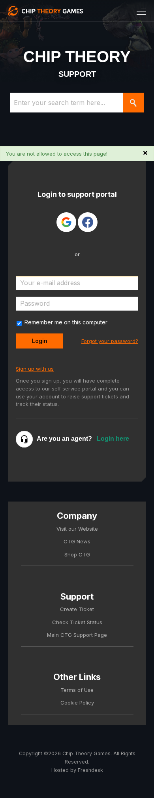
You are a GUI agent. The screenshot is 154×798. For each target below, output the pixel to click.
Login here (113, 438)
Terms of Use (77, 690)
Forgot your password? (109, 341)
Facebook (88, 222)
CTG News (77, 541)
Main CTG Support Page (77, 635)
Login (39, 340)
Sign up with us (35, 369)
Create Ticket (77, 609)
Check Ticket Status (77, 622)
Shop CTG (77, 554)
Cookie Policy (77, 702)
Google (66, 222)
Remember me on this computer (65, 322)
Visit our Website (77, 529)
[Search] (133, 102)
